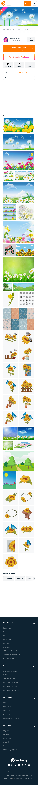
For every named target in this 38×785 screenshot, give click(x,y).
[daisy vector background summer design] (18, 309)
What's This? (23, 73)
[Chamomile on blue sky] (13, 186)
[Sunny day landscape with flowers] (9, 642)
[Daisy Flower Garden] (9, 277)
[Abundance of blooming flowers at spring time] (18, 259)
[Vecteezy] (3, 3)
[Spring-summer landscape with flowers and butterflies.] (14, 336)
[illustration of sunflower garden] (10, 403)
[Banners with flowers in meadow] (9, 223)
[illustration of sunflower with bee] (10, 419)
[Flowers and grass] (8, 175)
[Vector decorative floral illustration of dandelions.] (12, 239)
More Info (8, 77)
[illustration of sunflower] (10, 435)
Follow (31, 41)
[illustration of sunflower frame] (10, 693)
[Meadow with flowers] (18, 159)
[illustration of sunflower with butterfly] (10, 467)
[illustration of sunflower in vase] (10, 451)
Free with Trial (19, 48)
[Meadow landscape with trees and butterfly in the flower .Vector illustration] (7, 327)
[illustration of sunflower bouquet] (10, 531)
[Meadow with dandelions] (18, 125)
